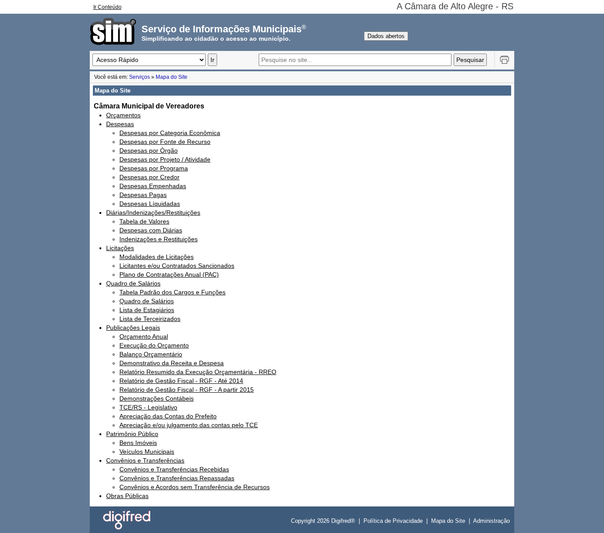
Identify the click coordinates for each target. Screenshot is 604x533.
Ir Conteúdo (107, 7)
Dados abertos (386, 36)
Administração (491, 521)
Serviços (139, 77)
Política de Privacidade (393, 521)
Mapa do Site (171, 77)
